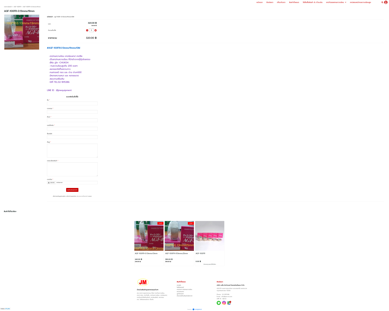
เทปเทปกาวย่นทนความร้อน (184, 289)
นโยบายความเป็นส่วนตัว (82, 196)
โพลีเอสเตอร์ (180, 287)
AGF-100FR (17, 7)
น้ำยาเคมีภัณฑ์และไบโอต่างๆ (184, 296)
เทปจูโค (179, 285)
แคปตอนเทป (180, 292)
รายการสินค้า (8, 7)
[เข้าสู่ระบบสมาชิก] (385, 2)
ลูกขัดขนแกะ (180, 294)
